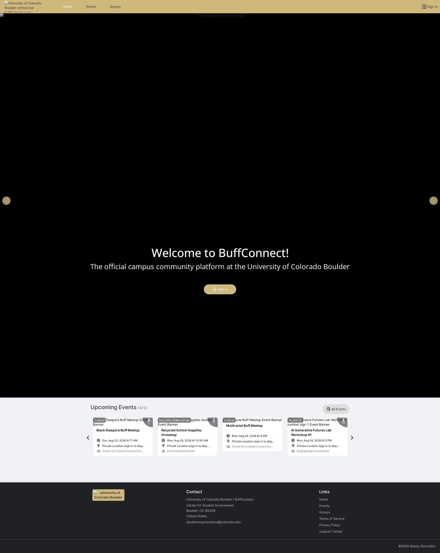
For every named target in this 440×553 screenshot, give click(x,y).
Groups (115, 6)
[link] (123, 437)
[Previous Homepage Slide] (6, 201)
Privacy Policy (329, 525)
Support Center (330, 531)
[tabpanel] (123, 436)
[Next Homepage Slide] (433, 201)
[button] (23, 6)
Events (91, 6)
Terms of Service (331, 518)
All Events (338, 409)
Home (323, 499)
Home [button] (67, 6)
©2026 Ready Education (416, 546)
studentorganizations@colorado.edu (213, 522)
